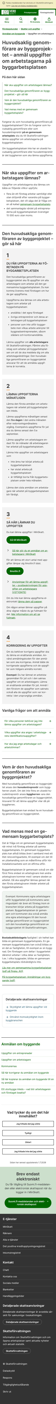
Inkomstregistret (12, 1252)
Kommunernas (9, 1066)
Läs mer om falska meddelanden (24, 6)
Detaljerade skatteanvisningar (22, 1322)
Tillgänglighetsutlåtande (16, 1384)
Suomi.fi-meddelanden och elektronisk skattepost (26, 1203)
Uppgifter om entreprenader (16, 1053)
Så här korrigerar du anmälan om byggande (25, 1072)
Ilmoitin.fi (15, 571)
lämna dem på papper (30, 601)
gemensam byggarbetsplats (35, 204)
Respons (7, 1377)
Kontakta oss (10, 1276)
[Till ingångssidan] (8, 11)
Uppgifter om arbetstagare (16, 1059)
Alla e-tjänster (10, 1239)
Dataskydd (9, 1370)
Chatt (6, 1269)
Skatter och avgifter (30, 29)
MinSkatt (7, 1226)
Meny (7, 22)
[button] (28, 1124)
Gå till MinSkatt (18, 539)
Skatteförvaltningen (17, 1350)
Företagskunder (47, 12)
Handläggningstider (13, 1296)
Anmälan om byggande (13, 33)
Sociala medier (11, 1283)
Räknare (7, 1233)
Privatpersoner (30, 12)
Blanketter (8, 1289)
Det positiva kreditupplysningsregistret (24, 1246)
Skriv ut (7, 1391)
